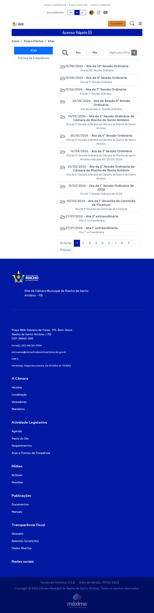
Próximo (65, 250)
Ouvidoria (117, 23)
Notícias (17, 475)
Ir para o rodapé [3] (100, 5)
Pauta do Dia (20, 438)
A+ (71, 12)
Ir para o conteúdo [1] (55, 5)
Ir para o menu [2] (78, 5)
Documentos (20, 504)
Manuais (17, 511)
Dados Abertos (22, 548)
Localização (19, 394)
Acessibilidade (55, 12)
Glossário (17, 533)
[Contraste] (91, 12)
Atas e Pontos (33, 41)
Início (15, 41)
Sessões (17, 482)
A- (83, 12)
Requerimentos (22, 445)
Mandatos (18, 409)
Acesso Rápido (75, 32)
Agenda (17, 431)
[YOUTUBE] (105, 12)
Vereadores (19, 402)
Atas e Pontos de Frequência (31, 453)
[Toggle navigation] (140, 23)
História (17, 387)
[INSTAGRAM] (98, 12)
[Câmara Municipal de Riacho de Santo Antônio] (18, 23)
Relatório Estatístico (25, 541)
